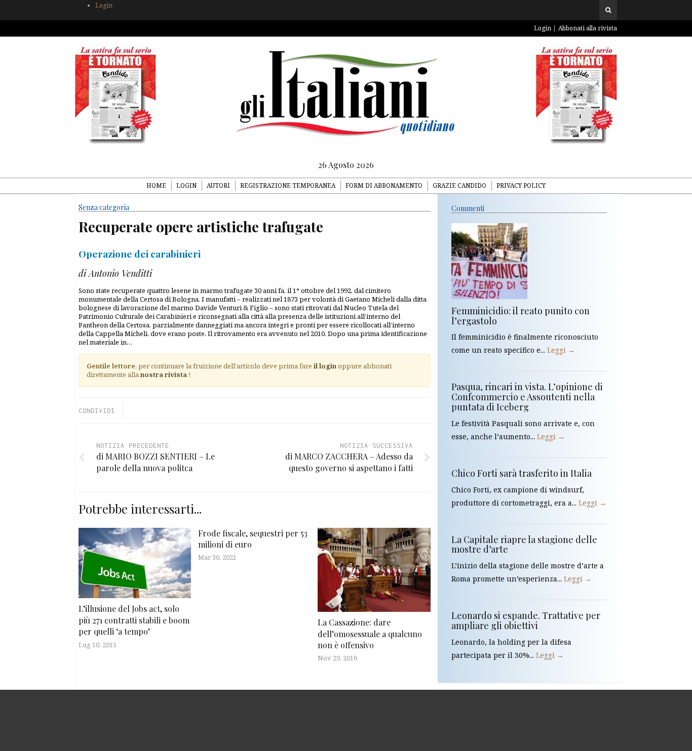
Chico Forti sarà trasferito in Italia (521, 473)
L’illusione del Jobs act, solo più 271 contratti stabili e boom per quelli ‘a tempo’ (134, 620)
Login (103, 5)
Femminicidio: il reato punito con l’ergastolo (520, 316)
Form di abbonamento (383, 185)
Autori (218, 185)
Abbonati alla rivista (587, 28)
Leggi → (561, 350)
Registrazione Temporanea (287, 185)
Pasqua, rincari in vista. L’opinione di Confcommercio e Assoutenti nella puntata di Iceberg (527, 397)
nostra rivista (163, 374)
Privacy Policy (521, 185)
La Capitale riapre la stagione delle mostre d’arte (524, 544)
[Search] (608, 10)
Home (156, 185)
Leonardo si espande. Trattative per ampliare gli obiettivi (525, 620)
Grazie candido (459, 185)
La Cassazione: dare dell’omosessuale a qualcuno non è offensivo (370, 633)
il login (325, 365)
